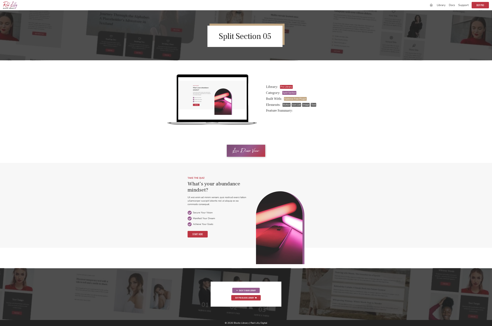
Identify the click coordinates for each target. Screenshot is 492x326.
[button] (198, 234)
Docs (452, 5)
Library (441, 5)
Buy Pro (480, 5)
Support (463, 5)
